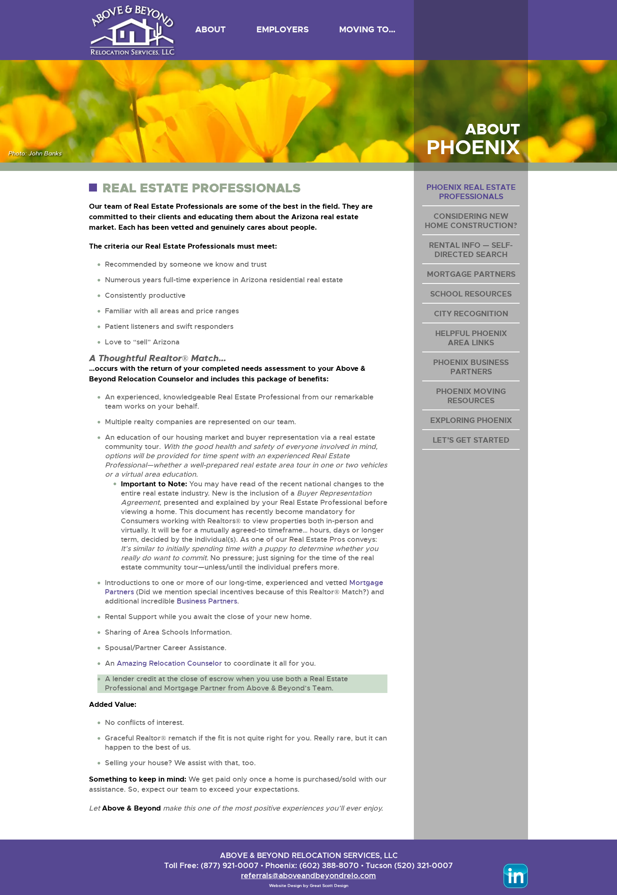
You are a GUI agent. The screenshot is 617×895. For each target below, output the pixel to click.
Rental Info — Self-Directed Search (471, 250)
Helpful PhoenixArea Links (471, 338)
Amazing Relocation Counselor (169, 663)
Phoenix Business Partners (471, 367)
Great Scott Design (329, 885)
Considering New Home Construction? (471, 221)
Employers (282, 29)
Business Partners (207, 601)
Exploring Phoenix (471, 420)
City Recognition (471, 314)
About (210, 29)
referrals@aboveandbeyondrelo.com (308, 875)
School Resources (471, 294)
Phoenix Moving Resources (471, 396)
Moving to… (367, 29)
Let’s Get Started (471, 440)
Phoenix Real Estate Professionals (471, 192)
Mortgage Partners (471, 274)
